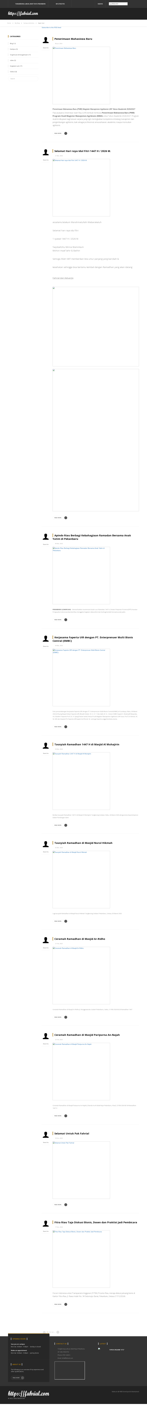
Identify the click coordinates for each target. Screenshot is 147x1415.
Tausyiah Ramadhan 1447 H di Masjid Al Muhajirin (86, 744)
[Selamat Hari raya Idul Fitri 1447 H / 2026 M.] (81, 188)
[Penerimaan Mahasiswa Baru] (81, 75)
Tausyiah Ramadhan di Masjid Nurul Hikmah (83, 843)
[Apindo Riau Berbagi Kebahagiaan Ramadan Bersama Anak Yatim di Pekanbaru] (81, 575)
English (114, 4)
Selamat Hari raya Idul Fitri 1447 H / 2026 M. (82, 151)
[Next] (57, 1332)
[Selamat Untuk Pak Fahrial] (81, 1170)
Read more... (58, 133)
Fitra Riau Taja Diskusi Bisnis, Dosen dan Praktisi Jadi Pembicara (95, 1222)
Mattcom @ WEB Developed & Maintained (125, 1392)
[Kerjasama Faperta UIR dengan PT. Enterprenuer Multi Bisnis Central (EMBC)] (81, 677)
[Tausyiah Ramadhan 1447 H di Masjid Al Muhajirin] (81, 781)
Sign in (100, 4)
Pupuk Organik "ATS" (117, 1350)
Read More (16, 1378)
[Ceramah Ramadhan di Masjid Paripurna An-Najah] (81, 1071)
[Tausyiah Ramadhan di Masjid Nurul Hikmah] (81, 879)
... (54, 1332)
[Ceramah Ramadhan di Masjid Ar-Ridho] (81, 975)
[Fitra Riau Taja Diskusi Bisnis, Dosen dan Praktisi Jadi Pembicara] (81, 1259)
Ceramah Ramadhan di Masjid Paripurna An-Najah (87, 1034)
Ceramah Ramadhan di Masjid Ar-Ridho (79, 938)
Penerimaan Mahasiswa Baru (73, 38)
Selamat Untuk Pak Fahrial (71, 1133)
